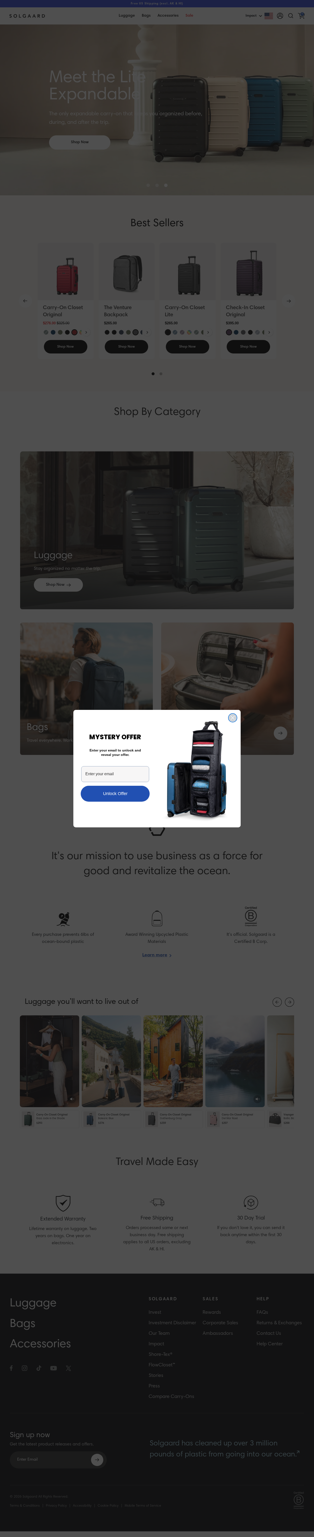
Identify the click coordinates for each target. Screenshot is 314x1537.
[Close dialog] (232, 718)
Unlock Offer (115, 793)
